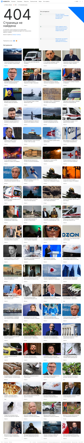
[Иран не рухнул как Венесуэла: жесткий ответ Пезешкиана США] (71, 430)
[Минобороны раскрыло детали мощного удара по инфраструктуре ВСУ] (12, 332)
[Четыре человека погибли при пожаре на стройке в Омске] (52, 430)
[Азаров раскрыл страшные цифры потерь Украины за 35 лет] (71, 391)
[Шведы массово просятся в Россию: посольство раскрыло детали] (32, 156)
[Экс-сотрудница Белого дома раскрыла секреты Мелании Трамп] (52, 234)
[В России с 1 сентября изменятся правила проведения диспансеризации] (32, 254)
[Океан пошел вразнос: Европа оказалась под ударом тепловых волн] (52, 77)
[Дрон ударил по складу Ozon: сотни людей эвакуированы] (71, 136)
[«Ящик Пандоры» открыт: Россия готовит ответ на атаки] (32, 136)
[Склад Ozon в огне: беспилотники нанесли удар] (71, 234)
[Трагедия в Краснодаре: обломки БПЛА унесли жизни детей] (71, 97)
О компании (6, 442)
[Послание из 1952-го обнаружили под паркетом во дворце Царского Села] (52, 97)
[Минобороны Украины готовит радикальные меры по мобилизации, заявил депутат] (71, 332)
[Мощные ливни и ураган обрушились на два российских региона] (52, 411)
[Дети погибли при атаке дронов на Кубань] (32, 58)
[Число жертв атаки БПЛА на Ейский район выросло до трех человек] (71, 254)
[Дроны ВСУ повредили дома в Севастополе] (32, 372)
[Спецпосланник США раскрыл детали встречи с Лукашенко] (71, 273)
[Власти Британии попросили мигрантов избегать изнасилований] (12, 273)
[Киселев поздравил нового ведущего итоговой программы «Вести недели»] (32, 411)
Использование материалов (66, 442)
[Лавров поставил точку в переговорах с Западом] (12, 136)
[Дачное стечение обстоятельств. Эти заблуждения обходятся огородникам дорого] (71, 411)
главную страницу (16, 34)
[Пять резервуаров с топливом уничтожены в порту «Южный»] (12, 313)
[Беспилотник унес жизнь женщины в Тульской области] (52, 391)
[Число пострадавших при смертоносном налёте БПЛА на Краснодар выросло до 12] (52, 313)
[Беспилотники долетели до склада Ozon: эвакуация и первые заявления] (52, 175)
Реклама (10, 442)
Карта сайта (81, 442)
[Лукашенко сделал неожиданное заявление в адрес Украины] (71, 58)
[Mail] (2, 1)
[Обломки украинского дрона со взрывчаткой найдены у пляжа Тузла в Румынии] (32, 116)
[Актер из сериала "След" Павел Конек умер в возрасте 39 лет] (12, 254)
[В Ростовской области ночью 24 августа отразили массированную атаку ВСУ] (32, 391)
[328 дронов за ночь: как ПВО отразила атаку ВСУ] (52, 156)
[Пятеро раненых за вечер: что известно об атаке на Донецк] (71, 156)
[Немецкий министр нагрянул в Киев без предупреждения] (12, 77)
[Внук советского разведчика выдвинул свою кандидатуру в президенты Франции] (52, 332)
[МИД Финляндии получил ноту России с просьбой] (32, 175)
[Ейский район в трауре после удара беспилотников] (71, 116)
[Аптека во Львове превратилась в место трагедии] (12, 195)
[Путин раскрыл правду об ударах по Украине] (71, 77)
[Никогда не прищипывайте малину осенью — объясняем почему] (32, 332)
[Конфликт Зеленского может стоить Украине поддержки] (32, 234)
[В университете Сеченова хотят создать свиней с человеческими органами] (12, 372)
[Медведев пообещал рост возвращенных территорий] (12, 215)
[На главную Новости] (6, 1)
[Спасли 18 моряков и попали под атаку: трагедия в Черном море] (12, 58)
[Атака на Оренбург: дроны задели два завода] (71, 195)
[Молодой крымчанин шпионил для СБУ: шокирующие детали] (32, 430)
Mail (2, 442)
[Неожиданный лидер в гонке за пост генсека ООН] (12, 293)
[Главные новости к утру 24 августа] (12, 352)
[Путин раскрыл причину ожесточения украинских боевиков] (52, 254)
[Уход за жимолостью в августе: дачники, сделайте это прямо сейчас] (71, 372)
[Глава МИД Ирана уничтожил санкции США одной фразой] (71, 352)
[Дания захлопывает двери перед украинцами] (52, 136)
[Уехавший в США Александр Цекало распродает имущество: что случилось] (52, 352)
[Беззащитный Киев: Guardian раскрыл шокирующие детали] (52, 116)
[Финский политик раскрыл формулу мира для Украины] (12, 97)
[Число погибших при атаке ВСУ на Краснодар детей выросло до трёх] (32, 273)
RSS (30, 442)
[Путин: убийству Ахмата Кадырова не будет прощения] (32, 77)
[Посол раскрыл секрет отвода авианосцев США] (32, 97)
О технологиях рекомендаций (42, 442)
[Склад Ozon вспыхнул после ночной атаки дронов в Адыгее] (12, 411)
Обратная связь (74, 442)
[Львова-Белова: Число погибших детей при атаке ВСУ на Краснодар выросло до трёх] (71, 215)
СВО (16, 4)
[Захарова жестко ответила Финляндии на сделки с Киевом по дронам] (32, 313)
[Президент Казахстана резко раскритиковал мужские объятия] (12, 175)
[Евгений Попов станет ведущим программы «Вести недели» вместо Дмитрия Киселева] (12, 234)
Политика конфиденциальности (54, 442)
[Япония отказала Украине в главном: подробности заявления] (52, 273)
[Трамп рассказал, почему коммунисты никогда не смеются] (52, 293)
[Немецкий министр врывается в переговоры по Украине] (52, 372)
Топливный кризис (23, 4)
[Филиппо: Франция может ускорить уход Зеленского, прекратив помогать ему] (32, 352)
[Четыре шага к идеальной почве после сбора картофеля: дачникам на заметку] (52, 195)
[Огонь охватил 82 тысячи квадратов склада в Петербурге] (12, 156)
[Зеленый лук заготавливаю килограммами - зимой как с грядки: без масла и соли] (71, 293)
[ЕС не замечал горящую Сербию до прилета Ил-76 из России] (52, 58)
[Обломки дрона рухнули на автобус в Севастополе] (32, 215)
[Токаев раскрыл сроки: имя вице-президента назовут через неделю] (71, 313)
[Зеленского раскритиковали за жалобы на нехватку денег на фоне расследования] (12, 116)
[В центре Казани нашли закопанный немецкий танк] (32, 293)
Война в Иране (8, 4)
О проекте (34, 442)
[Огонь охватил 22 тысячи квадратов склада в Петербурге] (71, 175)
